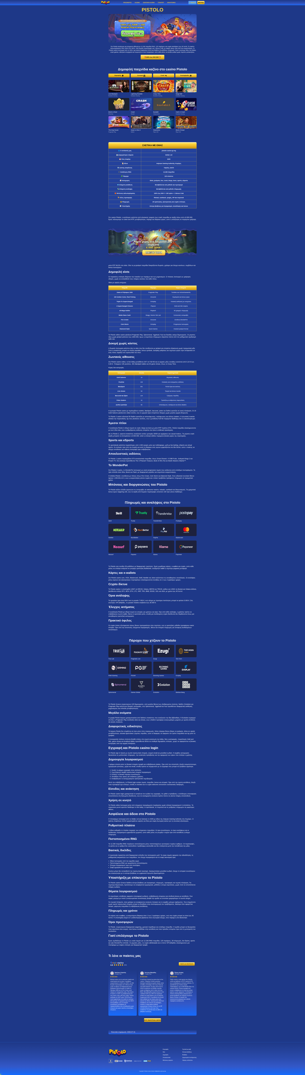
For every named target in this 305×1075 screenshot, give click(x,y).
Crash (162, 75)
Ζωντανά (140, 75)
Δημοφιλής (117, 75)
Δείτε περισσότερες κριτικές (152, 1020)
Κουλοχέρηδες (184, 75)
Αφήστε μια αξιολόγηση (186, 963)
